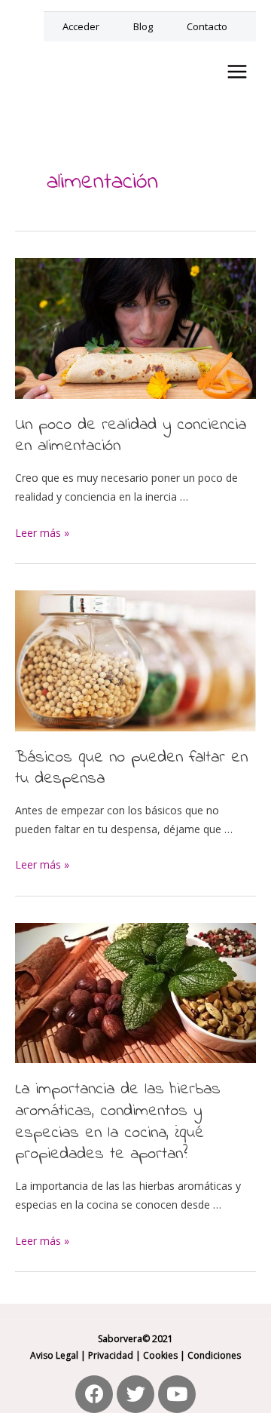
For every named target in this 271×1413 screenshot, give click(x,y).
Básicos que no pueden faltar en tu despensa (131, 769)
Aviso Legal (54, 1355)
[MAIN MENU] (237, 71)
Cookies (160, 1355)
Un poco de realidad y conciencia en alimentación (130, 436)
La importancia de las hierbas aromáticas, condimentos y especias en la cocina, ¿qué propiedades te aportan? (118, 1121)
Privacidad (110, 1355)
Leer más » (42, 533)
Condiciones (214, 1355)
